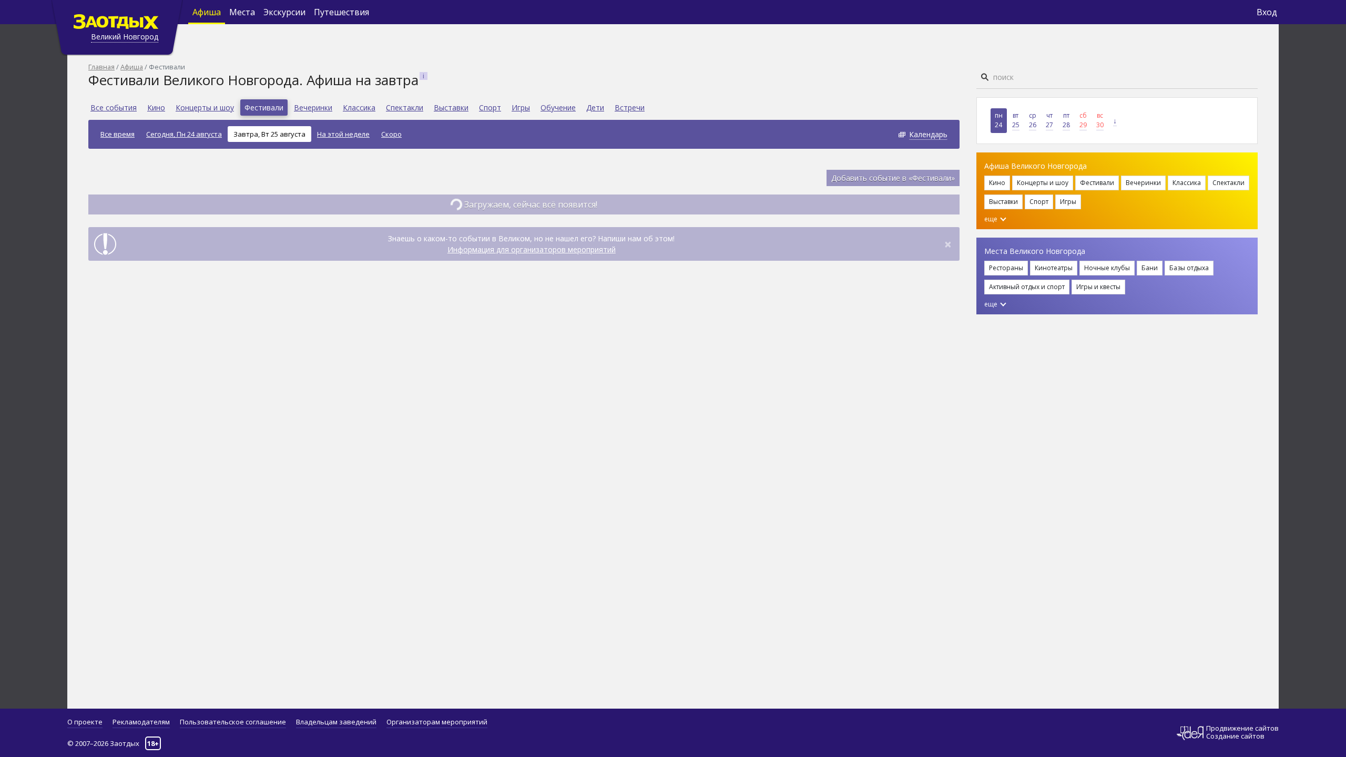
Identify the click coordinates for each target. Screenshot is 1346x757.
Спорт (490, 107)
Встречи (630, 107)
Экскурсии (284, 12)
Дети (595, 107)
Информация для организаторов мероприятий (531, 249)
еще (991, 218)
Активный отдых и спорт (1027, 286)
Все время (117, 134)
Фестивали (263, 107)
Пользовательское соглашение (233, 722)
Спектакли (404, 107)
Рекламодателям (141, 722)
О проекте (85, 722)
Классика (359, 107)
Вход (1267, 12)
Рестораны (1006, 267)
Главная (101, 66)
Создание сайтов (1235, 736)
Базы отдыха (1189, 267)
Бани (1149, 267)
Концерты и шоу (205, 107)
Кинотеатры (1054, 267)
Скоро (391, 134)
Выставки (451, 107)
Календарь (928, 134)
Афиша (206, 12)
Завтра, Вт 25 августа (269, 134)
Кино (156, 107)
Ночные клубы (1107, 267)
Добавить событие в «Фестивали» (893, 178)
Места (242, 12)
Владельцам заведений (336, 722)
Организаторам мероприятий (436, 722)
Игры (521, 107)
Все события (113, 107)
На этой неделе (343, 134)
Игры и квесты (1098, 286)
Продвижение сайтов (1242, 728)
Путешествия (341, 12)
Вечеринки (313, 107)
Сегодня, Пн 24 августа (184, 134)
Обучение (558, 107)
